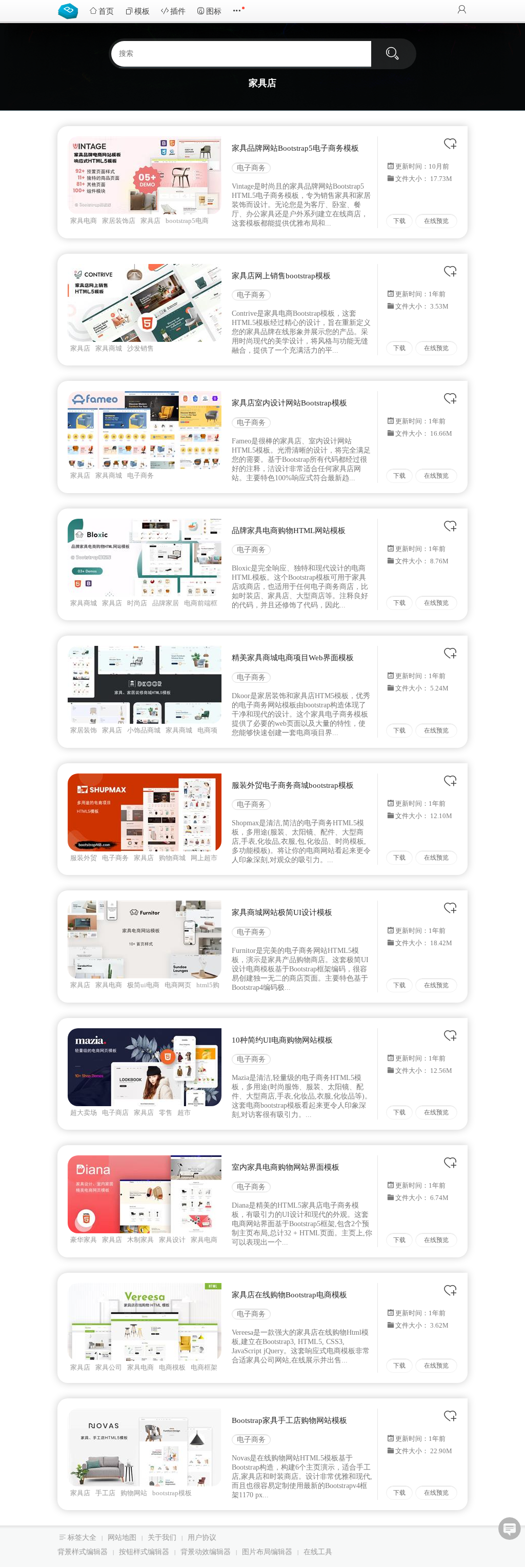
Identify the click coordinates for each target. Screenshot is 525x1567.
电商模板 (172, 1367)
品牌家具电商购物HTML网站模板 (289, 530)
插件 (178, 11)
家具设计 (172, 1240)
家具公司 (108, 1367)
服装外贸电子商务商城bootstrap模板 (293, 785)
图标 (213, 11)
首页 (106, 11)
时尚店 (137, 603)
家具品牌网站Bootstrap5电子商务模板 (295, 148)
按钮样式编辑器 (144, 1552)
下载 (399, 221)
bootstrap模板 (172, 1493)
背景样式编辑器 (82, 1552)
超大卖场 (83, 1112)
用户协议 (202, 1537)
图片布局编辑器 (267, 1552)
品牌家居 (165, 603)
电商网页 (178, 985)
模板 (142, 11)
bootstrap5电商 (187, 221)
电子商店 (115, 1112)
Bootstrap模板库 (70, 10)
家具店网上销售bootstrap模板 (281, 276)
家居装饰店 (118, 221)
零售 (165, 1112)
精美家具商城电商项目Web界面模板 (293, 658)
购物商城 (172, 858)
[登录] (462, 10)
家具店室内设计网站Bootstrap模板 (289, 403)
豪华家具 (83, 1240)
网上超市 (204, 858)
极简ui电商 (143, 985)
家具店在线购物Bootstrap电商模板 (289, 1295)
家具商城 (108, 348)
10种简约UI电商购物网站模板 (282, 1040)
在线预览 (436, 221)
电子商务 (251, 168)
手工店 (105, 1493)
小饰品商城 (143, 730)
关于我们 (162, 1537)
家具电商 (83, 221)
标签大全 (82, 1537)
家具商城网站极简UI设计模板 (282, 912)
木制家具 (140, 1240)
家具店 (150, 221)
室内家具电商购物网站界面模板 (285, 1167)
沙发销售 (140, 348)
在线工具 (318, 1552)
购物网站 (133, 1493)
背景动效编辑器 (205, 1552)
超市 (184, 1112)
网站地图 (122, 1537)
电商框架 (204, 1367)
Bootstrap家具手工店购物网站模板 (289, 1420)
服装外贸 (83, 858)
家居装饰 (83, 730)
